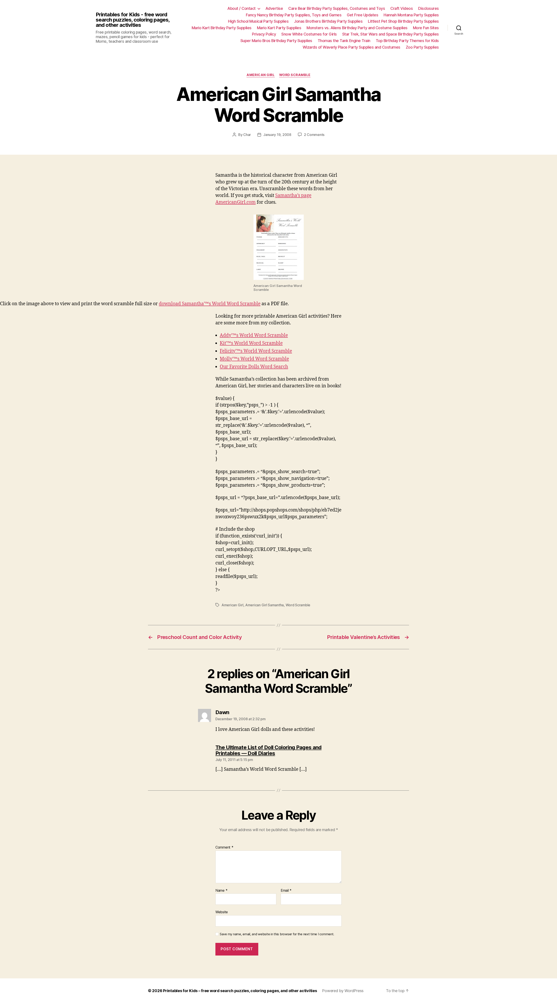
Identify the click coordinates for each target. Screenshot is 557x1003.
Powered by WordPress (343, 990)
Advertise (274, 8)
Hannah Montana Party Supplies (411, 15)
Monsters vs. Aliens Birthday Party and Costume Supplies (357, 27)
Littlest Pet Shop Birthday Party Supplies (403, 21)
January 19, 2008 (277, 134)
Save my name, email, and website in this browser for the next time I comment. (277, 934)
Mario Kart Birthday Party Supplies (222, 27)
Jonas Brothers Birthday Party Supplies (328, 21)
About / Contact (241, 8)
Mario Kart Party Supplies (279, 27)
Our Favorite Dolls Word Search (254, 367)
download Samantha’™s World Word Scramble (209, 304)
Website (221, 912)
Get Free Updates (362, 15)
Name (221, 891)
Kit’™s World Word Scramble (251, 343)
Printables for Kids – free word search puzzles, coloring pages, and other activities (240, 990)
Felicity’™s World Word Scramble (256, 351)
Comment (224, 847)
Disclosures (428, 8)
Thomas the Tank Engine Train (344, 40)
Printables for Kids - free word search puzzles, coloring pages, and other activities (132, 20)
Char (247, 134)
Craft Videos (401, 8)
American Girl (261, 75)
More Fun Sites (426, 27)
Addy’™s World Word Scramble (254, 335)
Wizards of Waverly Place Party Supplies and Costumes (351, 47)
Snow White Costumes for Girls (309, 34)
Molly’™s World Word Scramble (254, 359)
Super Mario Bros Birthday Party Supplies (276, 40)
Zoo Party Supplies (422, 47)
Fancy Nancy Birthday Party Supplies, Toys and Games (294, 15)
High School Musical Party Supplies (258, 21)
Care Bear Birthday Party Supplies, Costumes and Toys (336, 8)
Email (286, 891)
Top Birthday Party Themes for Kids (407, 40)
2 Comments (314, 134)
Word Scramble (294, 75)
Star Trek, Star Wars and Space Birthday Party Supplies (390, 34)
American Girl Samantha (264, 605)
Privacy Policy (264, 34)
